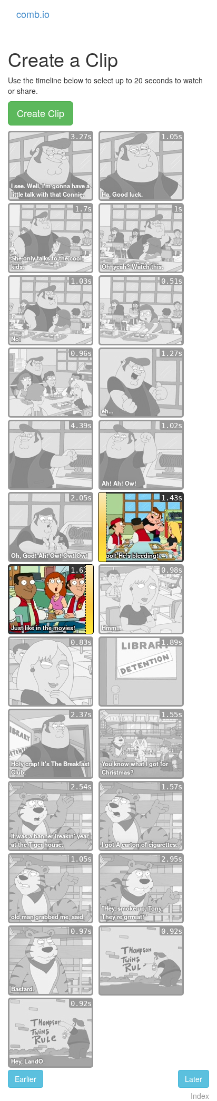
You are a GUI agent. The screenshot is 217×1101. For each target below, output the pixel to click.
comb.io (33, 14)
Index (200, 1095)
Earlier (25, 1079)
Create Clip (40, 113)
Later (193, 1079)
